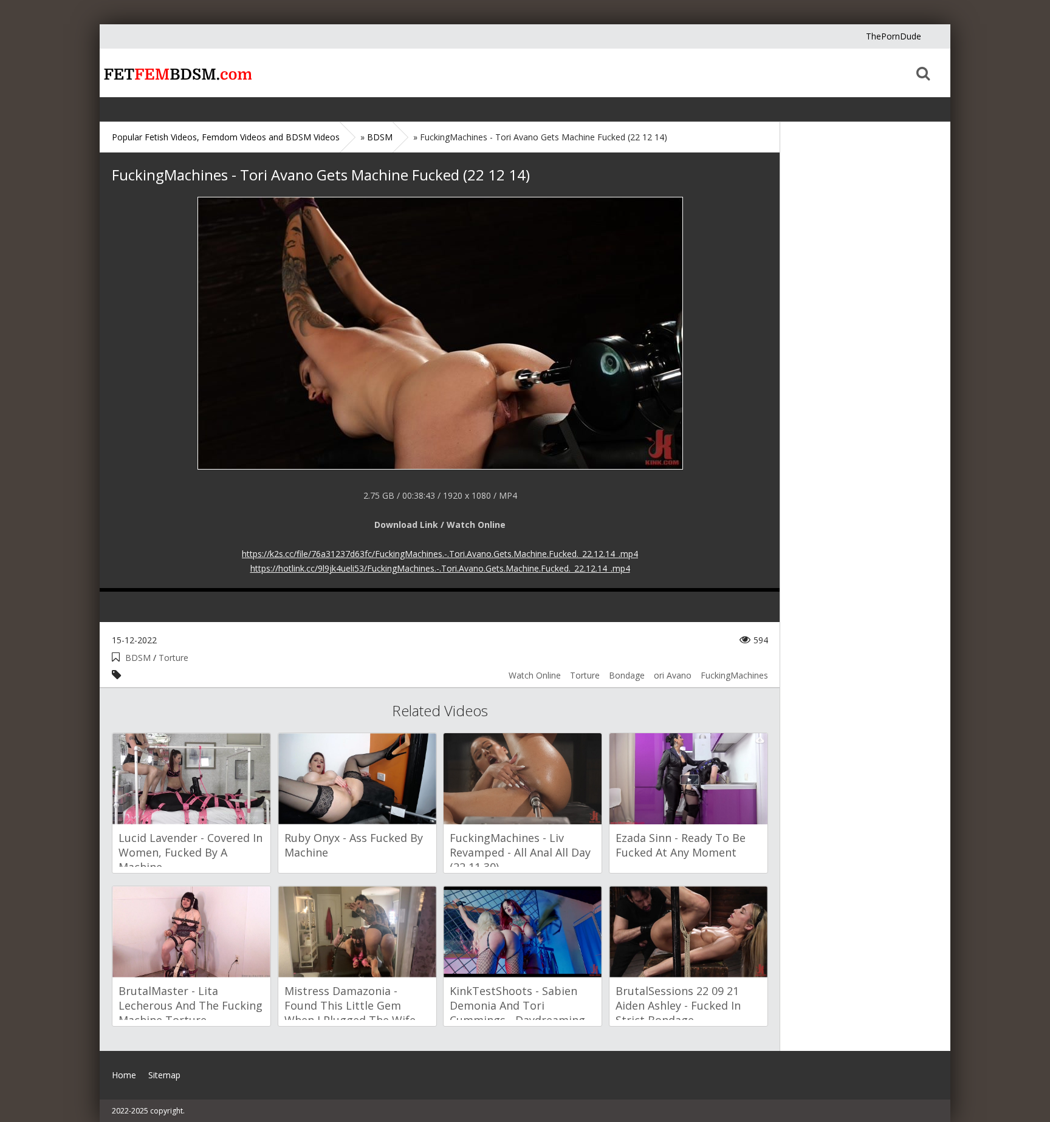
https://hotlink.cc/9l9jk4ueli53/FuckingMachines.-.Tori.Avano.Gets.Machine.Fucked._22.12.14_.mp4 (440, 568)
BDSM (138, 657)
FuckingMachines (734, 675)
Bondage (627, 675)
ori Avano (672, 675)
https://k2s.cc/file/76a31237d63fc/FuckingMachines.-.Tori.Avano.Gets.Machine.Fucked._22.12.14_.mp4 (440, 553)
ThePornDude (893, 36)
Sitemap (164, 1075)
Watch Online (535, 675)
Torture (173, 657)
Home (176, 73)
